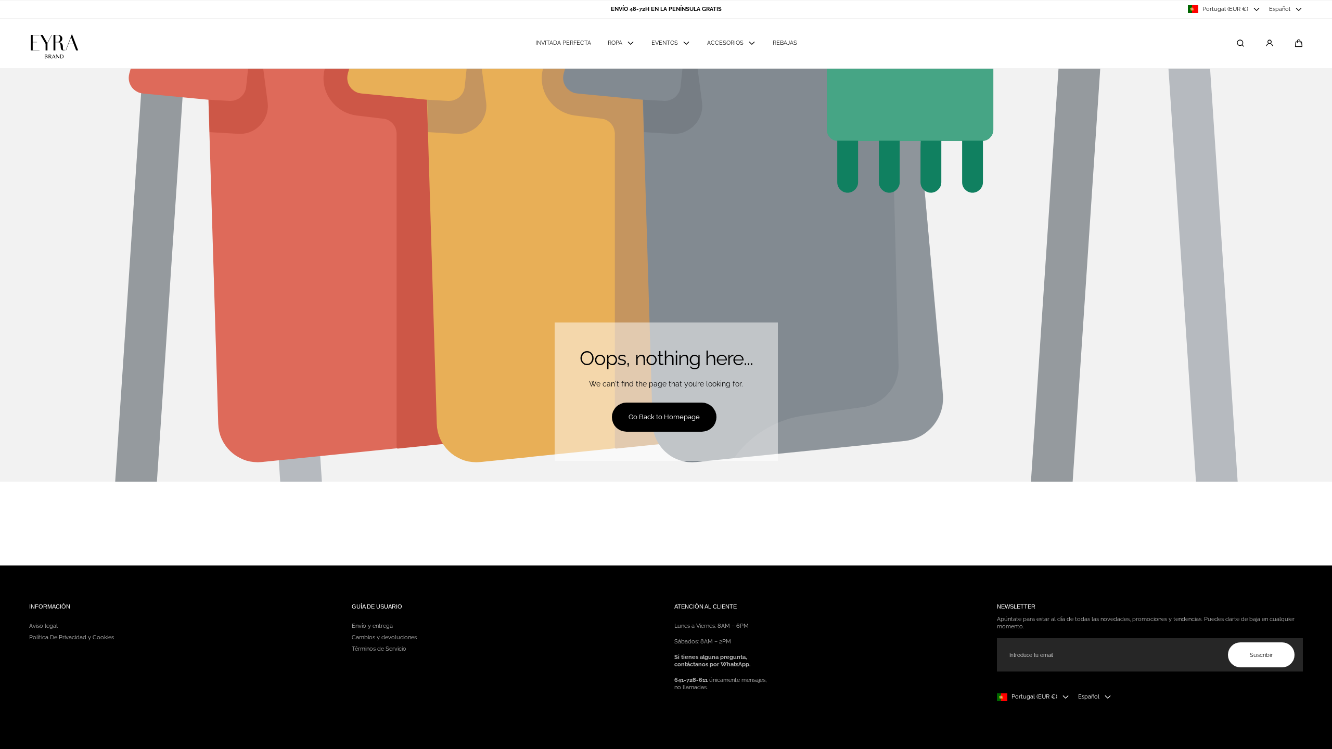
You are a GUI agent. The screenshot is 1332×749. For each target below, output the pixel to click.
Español (1279, 8)
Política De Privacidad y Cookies (71, 637)
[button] (1299, 43)
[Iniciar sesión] (1269, 43)
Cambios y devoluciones (384, 637)
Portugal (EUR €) (1225, 8)
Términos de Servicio (379, 648)
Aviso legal (43, 625)
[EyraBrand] (54, 43)
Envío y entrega (372, 625)
